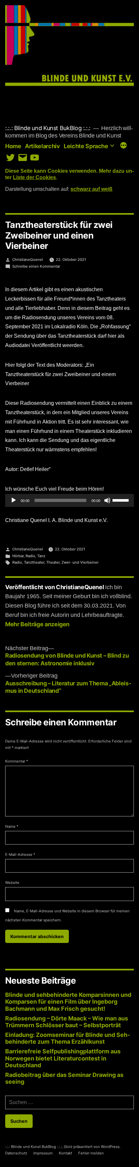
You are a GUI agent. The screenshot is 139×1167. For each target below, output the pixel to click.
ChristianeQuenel (27, 259)
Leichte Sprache (86, 146)
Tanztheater (34, 562)
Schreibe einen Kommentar (36, 266)
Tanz (41, 556)
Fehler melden (91, 1153)
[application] (69, 500)
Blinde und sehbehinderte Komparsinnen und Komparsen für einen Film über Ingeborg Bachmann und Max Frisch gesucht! (68, 1001)
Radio (30, 556)
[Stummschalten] (107, 500)
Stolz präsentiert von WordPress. (92, 1146)
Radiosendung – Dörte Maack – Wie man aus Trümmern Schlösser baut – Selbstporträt (66, 1022)
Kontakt (65, 1153)
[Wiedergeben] (13, 500)
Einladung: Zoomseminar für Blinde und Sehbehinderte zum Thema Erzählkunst (67, 1038)
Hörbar (18, 556)
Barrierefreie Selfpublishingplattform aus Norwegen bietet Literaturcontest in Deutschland (63, 1058)
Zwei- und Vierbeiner (80, 562)
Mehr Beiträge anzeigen (37, 624)
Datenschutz (16, 1153)
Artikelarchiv (42, 146)
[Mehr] (123, 146)
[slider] (121, 500)
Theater (52, 562)
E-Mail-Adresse (20, 854)
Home (13, 146)
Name (11, 826)
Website (12, 882)
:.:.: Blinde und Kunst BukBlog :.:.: (48, 128)
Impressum (43, 1153)
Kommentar (16, 761)
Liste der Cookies (34, 177)
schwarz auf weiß (91, 189)
